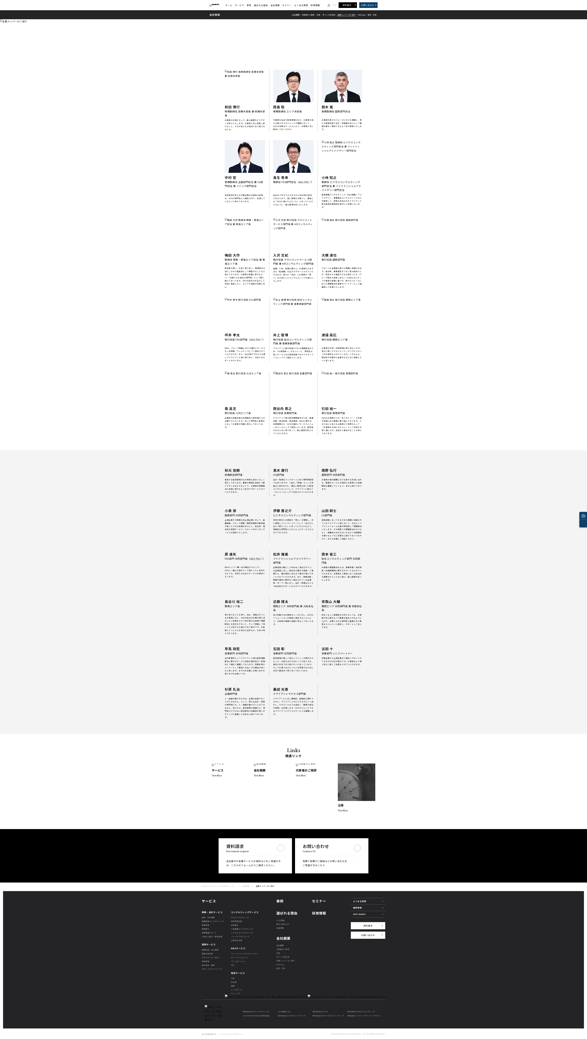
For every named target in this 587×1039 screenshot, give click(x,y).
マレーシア (235, 993)
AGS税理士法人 (284, 1011)
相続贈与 (205, 929)
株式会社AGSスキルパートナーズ (292, 1015)
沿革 (278, 953)
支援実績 (280, 928)
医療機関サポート (209, 932)
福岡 (233, 986)
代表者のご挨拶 (282, 949)
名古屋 (234, 982)
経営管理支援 (236, 921)
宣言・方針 (281, 968)
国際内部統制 (207, 953)
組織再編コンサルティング (213, 921)
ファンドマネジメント (240, 936)
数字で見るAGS (283, 924)
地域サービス (238, 973)
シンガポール (236, 989)
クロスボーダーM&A (210, 957)
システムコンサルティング (242, 932)
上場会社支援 (236, 940)
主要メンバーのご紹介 (285, 960)
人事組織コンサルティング (242, 929)
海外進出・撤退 (208, 965)
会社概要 (280, 945)
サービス (239, 5)
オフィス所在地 (282, 957)
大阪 (233, 978)
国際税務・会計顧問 (210, 950)
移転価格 (205, 961)
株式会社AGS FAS (320, 1011)
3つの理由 (280, 920)
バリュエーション (238, 961)
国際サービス (209, 944)
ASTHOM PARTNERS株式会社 (256, 1015)
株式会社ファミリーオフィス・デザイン (364, 1015)
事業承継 (205, 925)
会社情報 (275, 5)
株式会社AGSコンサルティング (256, 1011)
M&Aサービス (238, 948)
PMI (232, 965)
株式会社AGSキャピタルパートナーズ (328, 1015)
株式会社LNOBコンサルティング (361, 1011)
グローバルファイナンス (212, 969)
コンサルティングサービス (245, 912)
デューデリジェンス (239, 957)
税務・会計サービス (212, 912)
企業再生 (234, 925)
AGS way (280, 964)
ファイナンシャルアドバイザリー (245, 953)
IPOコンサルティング (240, 917)
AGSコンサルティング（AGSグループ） (218, 886)
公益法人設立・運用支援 (212, 936)
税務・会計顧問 (208, 917)
